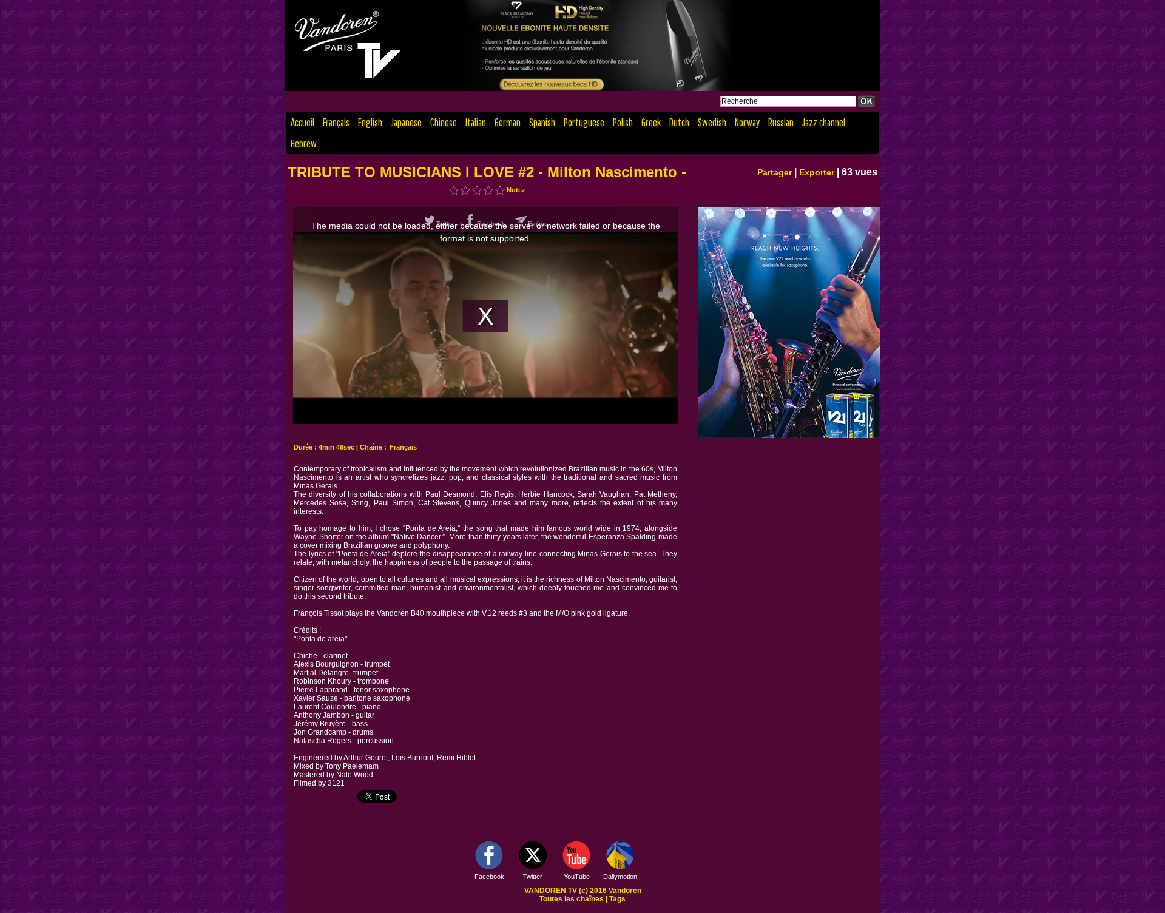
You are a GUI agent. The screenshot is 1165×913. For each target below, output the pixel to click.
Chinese (443, 122)
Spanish (542, 122)
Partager (774, 172)
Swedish (712, 122)
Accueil (302, 122)
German (508, 122)
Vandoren (625, 890)
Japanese (406, 122)
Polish (623, 122)
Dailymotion (620, 876)
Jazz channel (823, 122)
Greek (651, 122)
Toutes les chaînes (571, 899)
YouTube (577, 876)
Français (336, 122)
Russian (781, 122)
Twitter (532, 876)
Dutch (679, 122)
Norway (747, 122)
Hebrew (304, 143)
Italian (475, 122)
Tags (617, 899)
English (370, 122)
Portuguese (584, 122)
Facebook (489, 876)
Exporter (816, 172)
